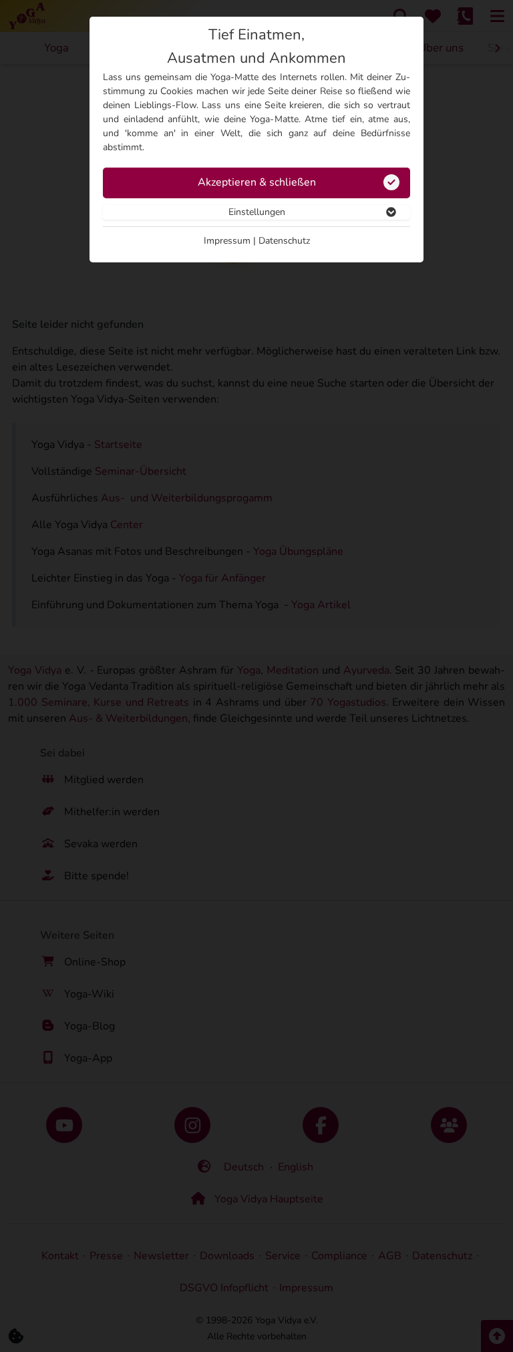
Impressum (227, 240)
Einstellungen (256, 212)
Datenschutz (284, 240)
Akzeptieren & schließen (257, 182)
